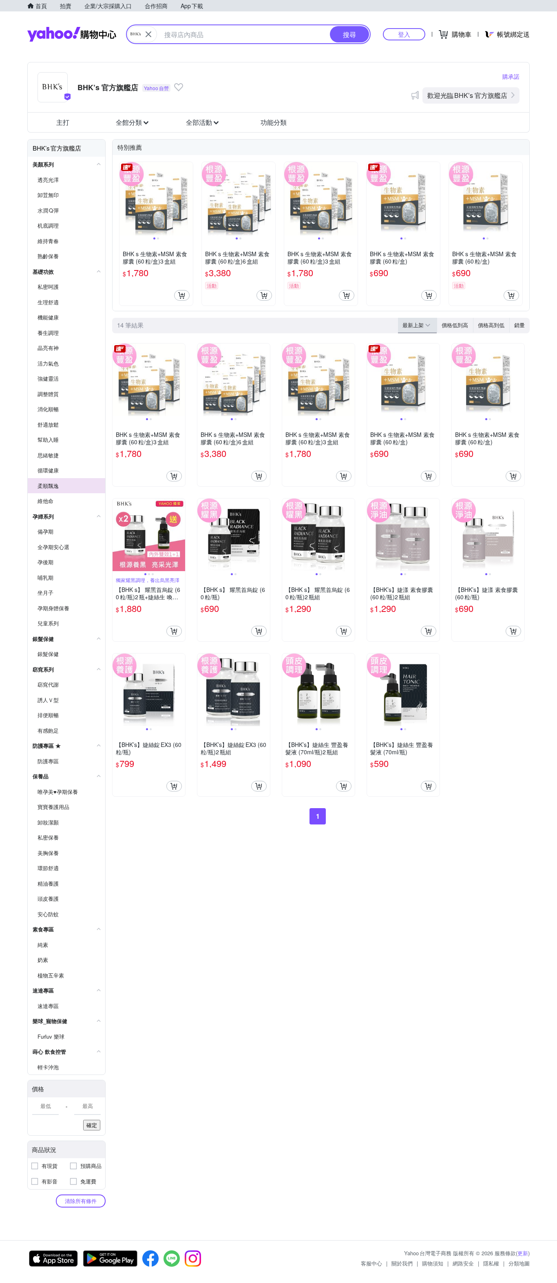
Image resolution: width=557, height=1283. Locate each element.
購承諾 (510, 76)
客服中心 (371, 1263)
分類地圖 (519, 1263)
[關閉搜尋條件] (148, 34)
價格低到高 (455, 325)
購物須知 (432, 1263)
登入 (404, 34)
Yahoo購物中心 (71, 34)
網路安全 (463, 1263)
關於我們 (402, 1263)
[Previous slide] (124, 198)
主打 (62, 122)
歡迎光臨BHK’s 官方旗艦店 (467, 95)
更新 (522, 1253)
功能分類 (274, 122)
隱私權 (491, 1263)
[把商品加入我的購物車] (182, 295)
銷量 (519, 325)
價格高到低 (491, 325)
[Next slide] (187, 198)
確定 (91, 1125)
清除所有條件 (81, 1201)
